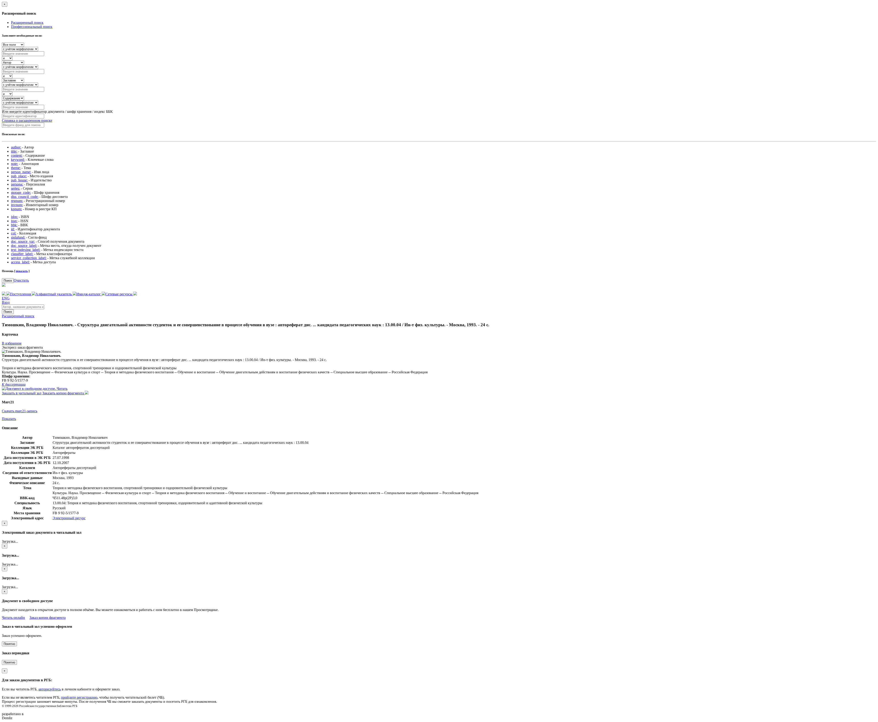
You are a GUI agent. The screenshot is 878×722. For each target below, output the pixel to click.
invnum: (17, 205)
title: (14, 151)
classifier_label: (22, 254)
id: (13, 229)
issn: (14, 221)
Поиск (8, 280)
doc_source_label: (24, 246)
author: (16, 147)
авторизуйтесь (49, 689)
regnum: (17, 201)
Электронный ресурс (69, 518)
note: (14, 164)
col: (13, 233)
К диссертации (14, 384)
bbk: (14, 225)
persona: (17, 184)
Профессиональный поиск (31, 27)
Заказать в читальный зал (21, 393)
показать (22, 271)
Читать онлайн (13, 618)
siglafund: (18, 237)
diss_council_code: (24, 197)
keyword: (18, 160)
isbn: (14, 217)
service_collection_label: (28, 258)
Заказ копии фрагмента (47, 618)
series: (15, 188)
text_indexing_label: (25, 250)
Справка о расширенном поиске (27, 120)
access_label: (20, 262)
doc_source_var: (23, 241)
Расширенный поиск (27, 22)
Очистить (21, 280)
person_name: (21, 172)
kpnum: (16, 209)
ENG (6, 298)
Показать (9, 419)
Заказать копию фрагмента (63, 393)
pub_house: (19, 180)
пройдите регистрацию (79, 697)
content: (16, 155)
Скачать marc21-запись (19, 411)
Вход (6, 302)
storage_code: (21, 192)
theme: (16, 168)
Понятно (9, 644)
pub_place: (19, 176)
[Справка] (135, 294)
